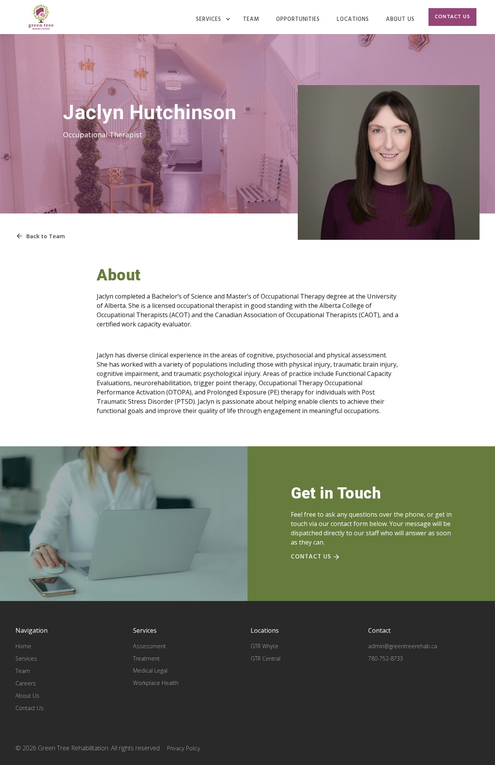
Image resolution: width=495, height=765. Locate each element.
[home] (41, 17)
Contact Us (29, 708)
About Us (27, 695)
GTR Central (265, 658)
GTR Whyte (264, 646)
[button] (213, 19)
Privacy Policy (183, 748)
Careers (25, 683)
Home (23, 646)
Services (208, 19)
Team (22, 670)
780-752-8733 (385, 658)
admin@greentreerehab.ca (402, 646)
